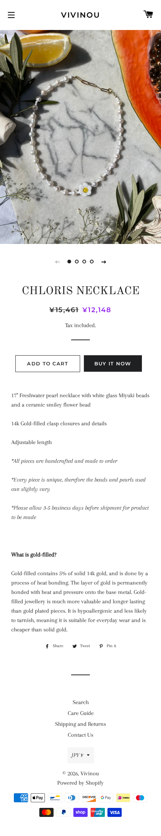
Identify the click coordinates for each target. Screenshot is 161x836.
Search (81, 702)
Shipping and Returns (80, 724)
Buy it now (112, 363)
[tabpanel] (80, 136)
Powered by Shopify (80, 782)
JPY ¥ (77, 755)
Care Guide (81, 713)
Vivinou (80, 14)
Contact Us (80, 734)
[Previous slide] (57, 261)
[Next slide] (103, 261)
